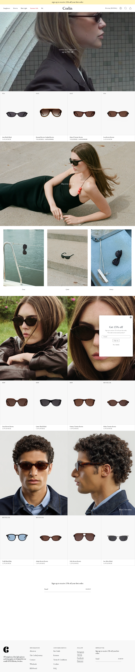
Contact (32, 660)
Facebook (80, 658)
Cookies (56, 664)
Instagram (80, 652)
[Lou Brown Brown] (118, 113)
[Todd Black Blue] (17, 537)
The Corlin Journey (36, 655)
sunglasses (9, 657)
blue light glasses (19, 657)
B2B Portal (33, 668)
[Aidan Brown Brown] (51, 537)
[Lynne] (67, 257)
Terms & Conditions (60, 660)
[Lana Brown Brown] (17, 402)
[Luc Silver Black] (118, 537)
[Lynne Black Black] (51, 402)
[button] (7, 8)
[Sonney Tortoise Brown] (84, 402)
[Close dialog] (131, 317)
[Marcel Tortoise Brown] (84, 113)
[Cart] (130, 8)
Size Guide (56, 651)
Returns (56, 655)
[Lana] (23, 257)
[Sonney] (111, 257)
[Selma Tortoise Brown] (118, 402)
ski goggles (9, 659)
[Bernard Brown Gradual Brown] (51, 113)
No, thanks (116, 345)
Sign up (116, 340)
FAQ (55, 668)
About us (33, 651)
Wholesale (33, 664)
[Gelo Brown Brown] (84, 537)
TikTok (79, 655)
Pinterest (80, 661)
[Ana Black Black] (17, 113)
